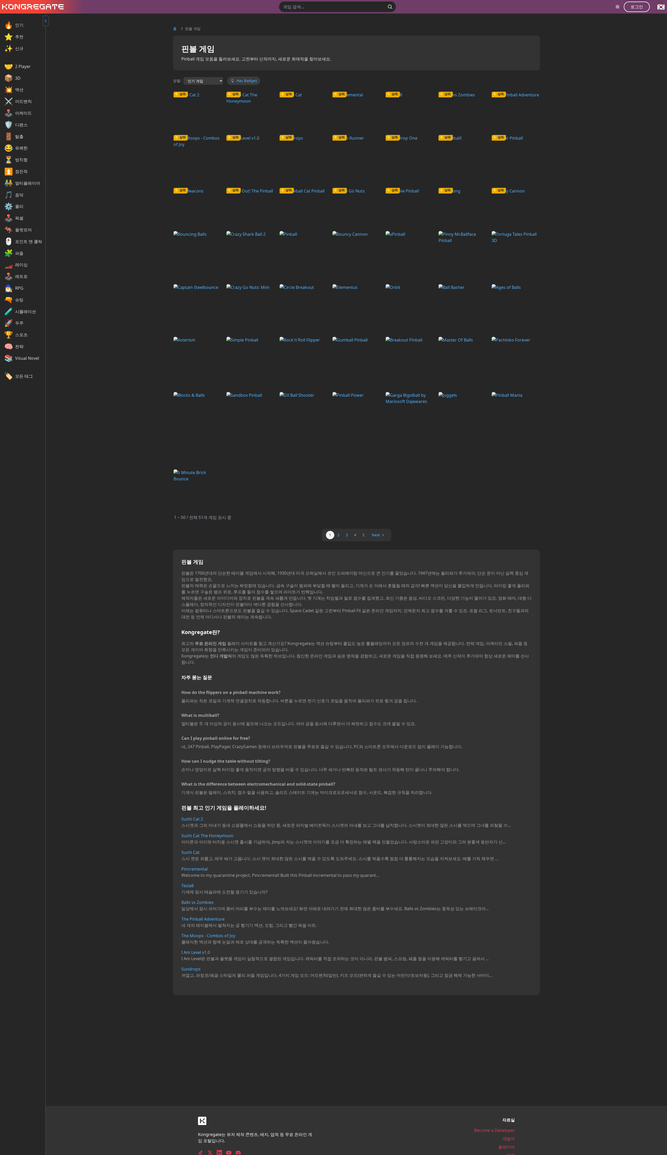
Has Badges (247, 80)
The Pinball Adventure (203, 919)
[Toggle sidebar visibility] (46, 21)
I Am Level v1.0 (195, 952)
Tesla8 (187, 886)
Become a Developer (494, 1130)
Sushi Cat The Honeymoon (207, 836)
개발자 (508, 1138)
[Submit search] (390, 6)
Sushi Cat (190, 852)
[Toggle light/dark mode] (617, 7)
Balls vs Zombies (197, 902)
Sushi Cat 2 (192, 819)
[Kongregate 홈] (32, 6)
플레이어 (506, 1147)
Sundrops (191, 969)
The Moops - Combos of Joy (208, 936)
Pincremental (194, 869)
